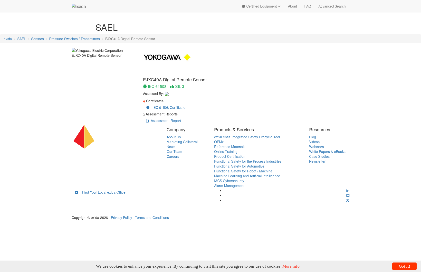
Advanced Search (332, 6)
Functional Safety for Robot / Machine (243, 171)
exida (8, 38)
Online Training (226, 151)
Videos (314, 141)
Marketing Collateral (182, 141)
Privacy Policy (121, 217)
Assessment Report (165, 120)
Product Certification (229, 156)
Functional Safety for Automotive (239, 166)
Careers (173, 156)
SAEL (21, 38)
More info (291, 266)
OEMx (219, 141)
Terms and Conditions (152, 217)
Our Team (174, 151)
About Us (174, 136)
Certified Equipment (261, 6)
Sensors (37, 38)
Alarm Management (229, 185)
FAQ (307, 6)
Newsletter (317, 161)
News (171, 146)
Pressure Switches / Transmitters (74, 38)
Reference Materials (229, 146)
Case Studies (319, 156)
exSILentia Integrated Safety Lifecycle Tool (247, 136)
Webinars (316, 146)
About (292, 6)
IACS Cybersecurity (229, 180)
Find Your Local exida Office (101, 192)
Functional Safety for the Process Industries (247, 161)
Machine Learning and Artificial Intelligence (247, 175)
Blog (312, 136)
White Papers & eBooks (327, 151)
